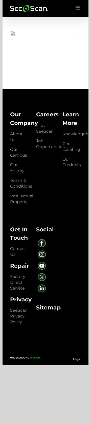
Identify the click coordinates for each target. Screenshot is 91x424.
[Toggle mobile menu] (78, 7)
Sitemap (48, 307)
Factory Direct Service (17, 282)
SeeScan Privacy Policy (19, 316)
